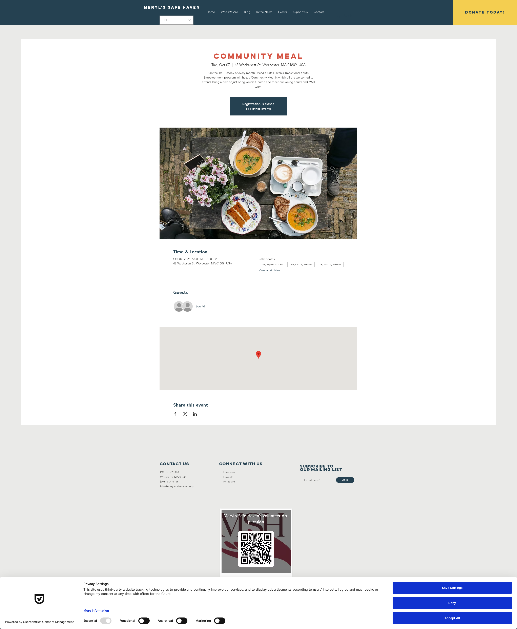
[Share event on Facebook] (175, 414)
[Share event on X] (185, 414)
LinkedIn (228, 476)
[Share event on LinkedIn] (195, 414)
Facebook (229, 472)
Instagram (229, 481)
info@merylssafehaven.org (177, 486)
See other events (258, 109)
